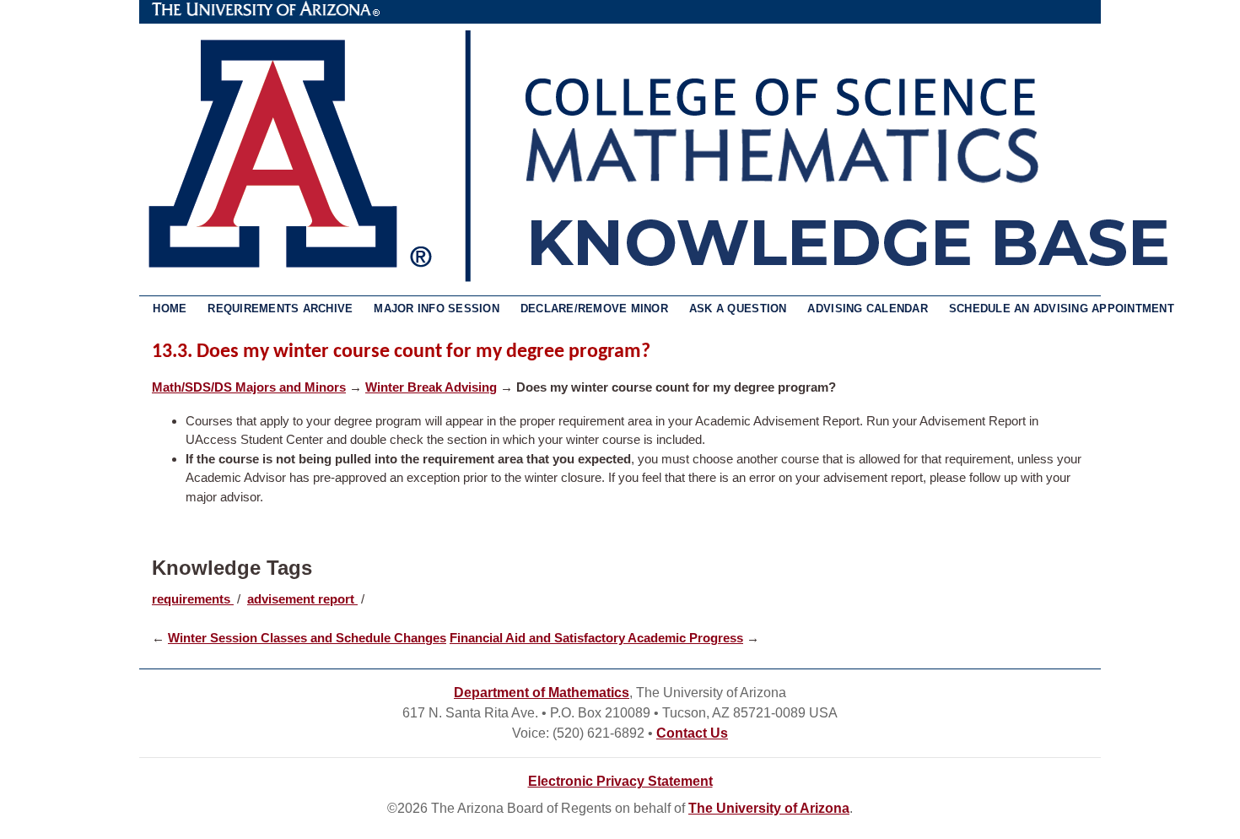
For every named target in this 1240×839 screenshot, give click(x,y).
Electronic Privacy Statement (620, 781)
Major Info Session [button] (436, 308)
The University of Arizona (266, 9)
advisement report (302, 599)
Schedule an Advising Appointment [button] (1061, 308)
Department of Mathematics (541, 692)
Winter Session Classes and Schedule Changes (307, 638)
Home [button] (169, 308)
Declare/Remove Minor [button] (594, 308)
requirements (193, 599)
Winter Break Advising (431, 387)
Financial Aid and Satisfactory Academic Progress (596, 638)
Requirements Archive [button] (280, 308)
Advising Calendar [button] (867, 308)
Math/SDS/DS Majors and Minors (249, 387)
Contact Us (692, 733)
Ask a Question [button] (738, 308)
